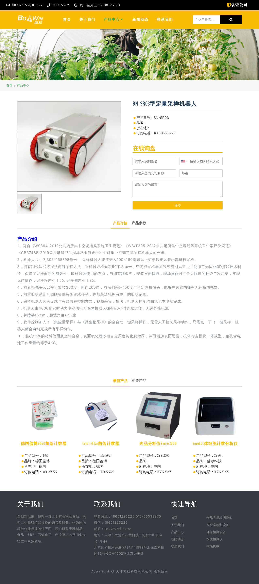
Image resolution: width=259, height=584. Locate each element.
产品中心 (112, 19)
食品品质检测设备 (219, 518)
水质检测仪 (214, 539)
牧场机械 (212, 546)
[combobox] (184, 161)
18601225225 (61, 5)
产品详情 (120, 223)
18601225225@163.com (27, 5)
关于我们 (87, 19)
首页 (69, 19)
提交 (177, 205)
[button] (122, 19)
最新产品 (120, 380)
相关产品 (139, 380)
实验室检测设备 (217, 525)
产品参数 (139, 223)
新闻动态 (140, 19)
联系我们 (165, 19)
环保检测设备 (216, 532)
